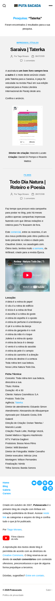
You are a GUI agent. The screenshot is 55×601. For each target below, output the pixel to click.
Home (6, 482)
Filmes (27, 175)
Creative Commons (13, 555)
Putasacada (15, 590)
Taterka (19, 402)
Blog (5, 486)
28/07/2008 (39, 194)
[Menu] (50, 5)
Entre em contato (35, 575)
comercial (16, 232)
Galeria (6, 490)
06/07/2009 (39, 56)
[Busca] (4, 5)
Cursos (7, 493)
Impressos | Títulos (28, 43)
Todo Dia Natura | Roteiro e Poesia (27, 184)
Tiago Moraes (23, 56)
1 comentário (29, 60)
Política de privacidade (13, 595)
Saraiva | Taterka (27, 49)
